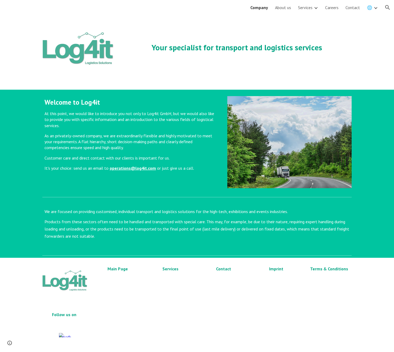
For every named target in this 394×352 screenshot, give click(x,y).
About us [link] (283, 7)
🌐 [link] (369, 7)
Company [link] (259, 7)
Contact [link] (352, 7)
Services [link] (305, 7)
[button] (387, 7)
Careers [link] (332, 7)
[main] (237, 40)
